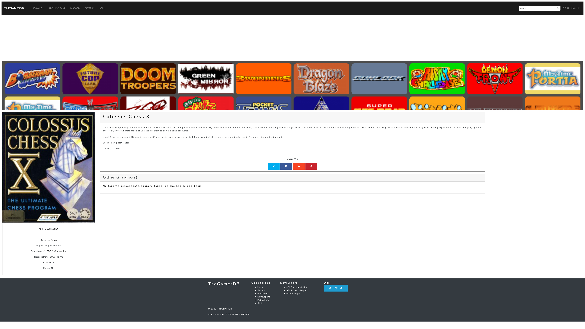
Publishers (263, 300)
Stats (260, 303)
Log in (565, 8)
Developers (263, 296)
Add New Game (57, 8)
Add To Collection (48, 229)
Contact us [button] (336, 288)
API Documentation (297, 287)
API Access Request (297, 290)
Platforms (262, 293)
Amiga (54, 240)
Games (261, 290)
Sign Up (575, 8)
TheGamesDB (14, 8)
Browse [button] (38, 8)
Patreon (90, 8)
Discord (75, 8)
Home (260, 287)
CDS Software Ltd (57, 251)
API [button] (101, 8)
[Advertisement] (292, 38)
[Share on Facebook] (286, 166)
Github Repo (293, 293)
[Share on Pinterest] (311, 166)
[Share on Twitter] (274, 166)
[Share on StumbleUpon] (299, 166)
